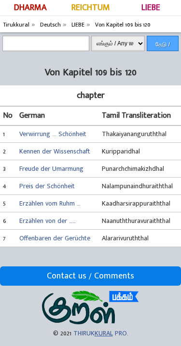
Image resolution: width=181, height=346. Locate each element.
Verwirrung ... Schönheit (52, 133)
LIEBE (150, 7)
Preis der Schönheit (47, 186)
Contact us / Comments (90, 276)
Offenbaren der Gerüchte (54, 238)
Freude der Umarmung (51, 168)
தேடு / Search (162, 46)
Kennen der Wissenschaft (54, 151)
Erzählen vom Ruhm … (49, 203)
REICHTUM (90, 7)
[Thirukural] (90, 322)
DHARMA (30, 7)
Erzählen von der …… (47, 220)
